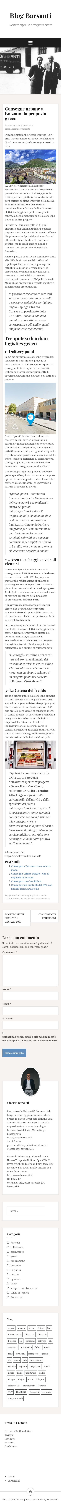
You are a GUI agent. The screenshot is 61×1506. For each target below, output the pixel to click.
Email (6, 1003)
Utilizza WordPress (12, 1499)
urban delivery (27, 898)
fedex (37, 1347)
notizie (15, 1274)
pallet (14, 1283)
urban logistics (43, 898)
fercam (46, 1347)
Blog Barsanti (30, 15)
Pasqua (11, 1379)
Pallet (19, 1372)
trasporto (46, 1392)
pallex (42, 1372)
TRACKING (21, 1392)
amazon (21, 1328)
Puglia (21, 1379)
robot (30, 1379)
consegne (26, 895)
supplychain (29, 1385)
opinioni (15, 1279)
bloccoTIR (30, 1334)
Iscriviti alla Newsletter (18, 1431)
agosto (11, 1328)
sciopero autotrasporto (24, 1288)
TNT (10, 1392)
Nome (6, 989)
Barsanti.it (14, 1480)
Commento (9, 952)
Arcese (31, 1328)
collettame (17, 1247)
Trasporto (25, 128)
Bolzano (17, 895)
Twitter (9, 1434)
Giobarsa (27, 125)
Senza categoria (20, 1292)
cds (21, 1340)
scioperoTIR (14, 1385)
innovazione (18, 1260)
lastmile (42, 895)
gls (9, 1360)
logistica (23, 1366)
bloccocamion (15, 1334)
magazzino (35, 1366)
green (7, 128)
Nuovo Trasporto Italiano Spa (35, 1118)
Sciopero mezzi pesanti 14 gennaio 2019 (14, 918)
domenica (13, 1347)
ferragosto (33, 1353)
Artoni (41, 1328)
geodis (45, 1353)
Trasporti (34, 1392)
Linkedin (16, 1141)
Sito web (7, 1018)
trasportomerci (15, 1398)
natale (11, 1372)
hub (25, 1360)
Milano (47, 1366)
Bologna (12, 1340)
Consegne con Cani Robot (26, 881)
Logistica (16, 1269)
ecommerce (17, 1251)
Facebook (10, 1438)
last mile (15, 128)
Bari (49, 1328)
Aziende (15, 1242)
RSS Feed (9, 1442)
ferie (10, 1353)
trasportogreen (12, 898)
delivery (42, 1340)
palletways (30, 1372)
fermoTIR (20, 1353)
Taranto (42, 1385)
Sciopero (40, 1379)
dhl (50, 1340)
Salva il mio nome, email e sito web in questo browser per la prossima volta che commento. (29, 1038)
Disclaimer (11, 1446)
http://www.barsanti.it (19, 1137)
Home (11, 1476)
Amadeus (38, 1499)
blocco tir (42, 1334)
